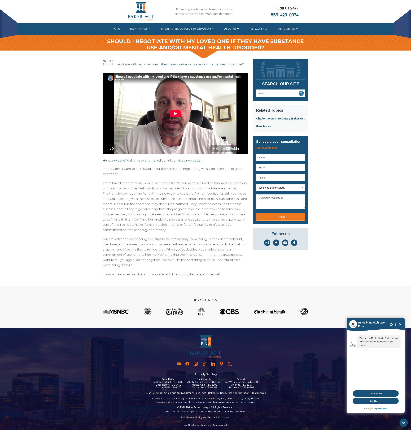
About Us (230, 28)
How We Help (139, 28)
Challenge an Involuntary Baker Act (280, 118)
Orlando (241, 379)
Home (116, 28)
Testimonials (258, 28)
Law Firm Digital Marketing (197, 425)
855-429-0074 (285, 15)
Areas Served (286, 28)
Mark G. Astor (154, 393)
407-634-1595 (246, 387)
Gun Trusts (263, 126)
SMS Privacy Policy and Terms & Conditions (205, 417)
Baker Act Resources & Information (186, 28)
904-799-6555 (209, 387)
